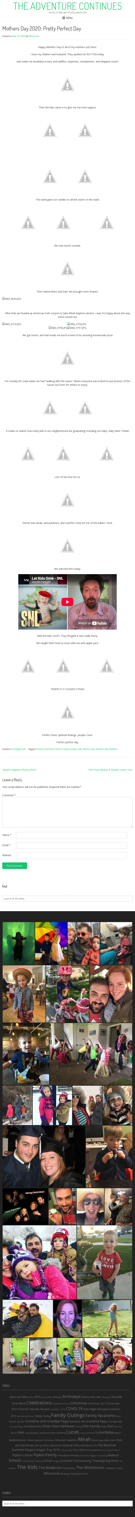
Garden (20, 1421)
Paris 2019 (79, 1450)
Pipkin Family (45, 1454)
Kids (80, 749)
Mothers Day (89, 749)
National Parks (71, 1445)
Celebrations (39, 1403)
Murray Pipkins (42, 1445)
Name (6, 835)
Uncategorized (18, 749)
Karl (111, 1426)
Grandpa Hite (115, 1421)
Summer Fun (69, 1461)
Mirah (84, 1439)
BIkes (49, 1397)
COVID (62, 1409)
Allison (31, 1397)
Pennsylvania (92, 1450)
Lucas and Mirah (87, 1433)
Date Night (89, 1409)
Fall (18, 1416)
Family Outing (42, 1416)
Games (12, 1421)
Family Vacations (100, 1415)
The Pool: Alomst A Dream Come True (110, 769)
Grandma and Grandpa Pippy (47, 1421)
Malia (108, 1432)
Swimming (85, 1460)
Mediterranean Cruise (21, 1440)
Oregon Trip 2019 (47, 1450)
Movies (30, 1445)
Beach (44, 1397)
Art (37, 1396)
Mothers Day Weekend (106, 749)
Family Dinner (27, 1416)
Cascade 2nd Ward (45, 749)
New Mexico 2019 (89, 1445)
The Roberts (68, 1468)
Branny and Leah (91, 1397)
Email (6, 845)
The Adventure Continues (67, 6)
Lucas (72, 1432)
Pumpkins (84, 1455)
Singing (56, 1461)
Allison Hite (34, 36)
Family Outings (70, 749)
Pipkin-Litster (22, 1455)
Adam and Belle (18, 1397)
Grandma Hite (77, 1421)
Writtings (65, 1473)
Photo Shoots (106, 1450)
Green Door (51, 1426)
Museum (56, 1445)
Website (6, 855)
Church (58, 749)
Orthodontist (66, 1450)
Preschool (63, 1455)
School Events (28, 1461)
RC (98, 1455)
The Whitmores (90, 1467)
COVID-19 (74, 1408)
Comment (9, 795)
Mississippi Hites (101, 1440)
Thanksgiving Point (105, 1461)
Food (118, 1416)
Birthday (57, 1397)
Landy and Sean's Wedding (52, 1432)
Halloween (67, 1426)
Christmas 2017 (97, 1403)
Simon (48, 1461)
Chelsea (56, 1403)
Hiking (79, 1426)
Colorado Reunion (39, 1409)
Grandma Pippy (96, 1421)
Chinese (66, 1403)
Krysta (27, 1433)
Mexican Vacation (66, 1440)
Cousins (54, 1409)
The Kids (27, 1467)
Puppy (92, 1455)
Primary (74, 1455)
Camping (105, 1397)
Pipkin (117, 1450)
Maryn (117, 1432)
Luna (99, 1432)
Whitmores (52, 1473)
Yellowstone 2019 (79, 1473)
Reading (103, 1455)
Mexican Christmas (44, 1440)
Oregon (30, 1450)
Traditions (110, 1468)
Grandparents (33, 1426)
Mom (112, 1440)
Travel (119, 1468)
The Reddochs (50, 1467)
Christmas (78, 1403)
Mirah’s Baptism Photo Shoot (19, 769)
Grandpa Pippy (16, 1426)
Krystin (34, 1432)
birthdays (72, 1396)
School (15, 1460)
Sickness (39, 1461)
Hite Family (91, 1426)
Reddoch (113, 1455)
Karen (104, 1426)
